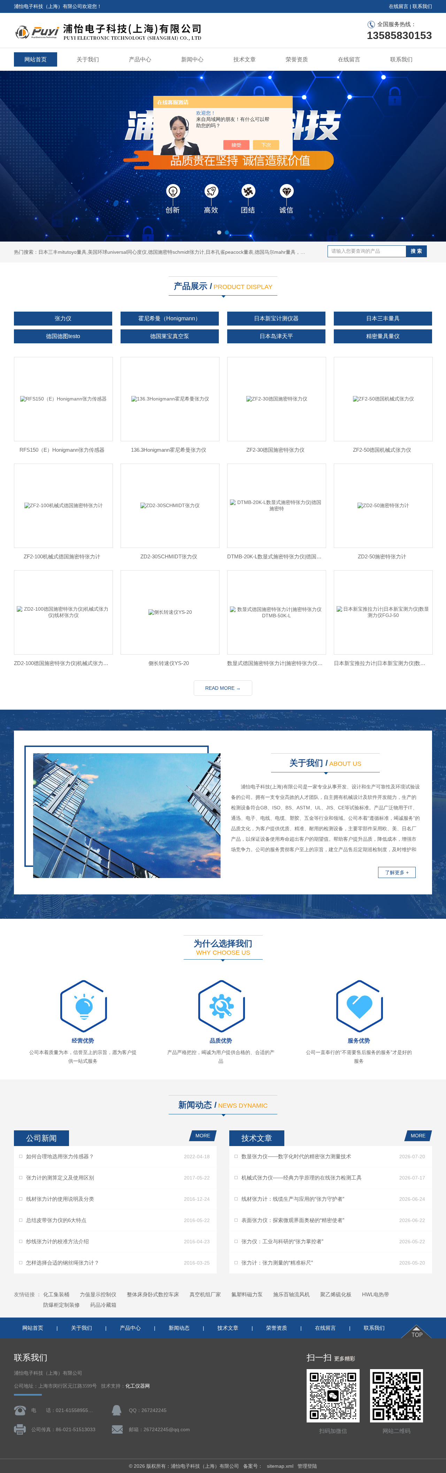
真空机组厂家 (205, 1294)
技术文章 (244, 59)
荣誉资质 (297, 59)
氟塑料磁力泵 (247, 1294)
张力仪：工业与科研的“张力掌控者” (282, 1241)
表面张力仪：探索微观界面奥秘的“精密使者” (292, 1220)
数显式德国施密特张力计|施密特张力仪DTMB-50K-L (275, 663)
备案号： (253, 1466)
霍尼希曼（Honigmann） (169, 318)
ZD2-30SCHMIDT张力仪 (168, 556)
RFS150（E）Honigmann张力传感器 (62, 450)
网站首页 (35, 59)
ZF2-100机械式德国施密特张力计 (62, 556)
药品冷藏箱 (103, 1305)
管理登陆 (307, 1466)
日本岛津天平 (276, 336)
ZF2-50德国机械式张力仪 (382, 450)
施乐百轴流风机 (291, 1294)
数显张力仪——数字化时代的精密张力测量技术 (296, 1156)
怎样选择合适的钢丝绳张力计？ (62, 1263)
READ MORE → (223, 688)
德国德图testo (63, 336)
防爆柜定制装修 (61, 1305)
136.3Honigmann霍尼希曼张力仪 (168, 450)
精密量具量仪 (383, 336)
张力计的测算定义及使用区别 (60, 1178)
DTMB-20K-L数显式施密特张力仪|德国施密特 (275, 556)
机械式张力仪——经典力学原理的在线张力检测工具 (301, 1178)
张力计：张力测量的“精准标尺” (277, 1263)
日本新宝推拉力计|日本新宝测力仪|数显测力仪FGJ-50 (382, 663)
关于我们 (88, 59)
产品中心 (140, 59)
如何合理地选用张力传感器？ (60, 1156)
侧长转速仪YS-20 (168, 663)
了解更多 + (397, 872)
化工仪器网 (137, 1386)
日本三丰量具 (383, 318)
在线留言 (398, 6)
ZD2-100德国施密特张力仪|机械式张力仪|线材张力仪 (62, 663)
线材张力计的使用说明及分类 (60, 1199)
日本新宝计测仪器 (276, 318)
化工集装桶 (56, 1294)
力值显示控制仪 (98, 1294)
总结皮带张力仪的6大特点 (56, 1220)
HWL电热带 (375, 1294)
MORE (202, 1135)
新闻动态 (179, 1328)
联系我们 (422, 6)
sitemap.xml (280, 1466)
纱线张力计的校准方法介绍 (57, 1241)
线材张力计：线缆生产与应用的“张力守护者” (292, 1199)
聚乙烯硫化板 (336, 1294)
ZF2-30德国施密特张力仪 (275, 450)
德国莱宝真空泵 (169, 336)
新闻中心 (192, 59)
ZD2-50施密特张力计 (382, 556)
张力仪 (63, 318)
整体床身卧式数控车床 (153, 1294)
